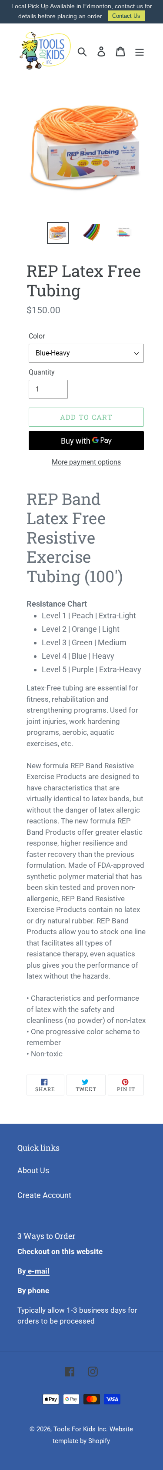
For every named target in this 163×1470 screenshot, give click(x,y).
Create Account (44, 1195)
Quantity (42, 372)
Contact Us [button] (126, 16)
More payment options (86, 462)
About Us (33, 1170)
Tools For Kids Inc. (80, 1429)
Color (37, 336)
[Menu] (139, 50)
